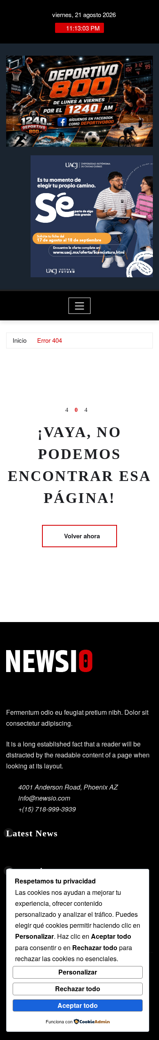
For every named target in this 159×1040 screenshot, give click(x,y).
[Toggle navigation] (79, 306)
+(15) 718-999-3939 (47, 809)
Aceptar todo (77, 1005)
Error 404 (49, 340)
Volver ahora (82, 535)
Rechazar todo (77, 988)
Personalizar (77, 972)
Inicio (19, 340)
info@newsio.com (44, 798)
